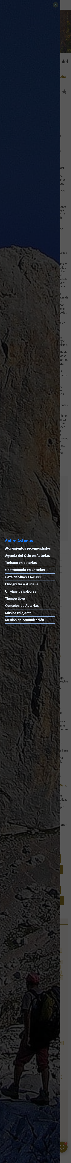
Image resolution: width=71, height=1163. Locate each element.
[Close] (55, 5)
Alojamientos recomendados (28, 548)
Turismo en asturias (21, 563)
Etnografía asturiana (22, 584)
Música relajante (18, 613)
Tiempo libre (15, 598)
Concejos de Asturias (22, 606)
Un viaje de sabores (20, 591)
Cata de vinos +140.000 (23, 577)
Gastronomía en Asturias (25, 570)
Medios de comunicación (24, 620)
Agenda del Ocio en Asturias (27, 556)
